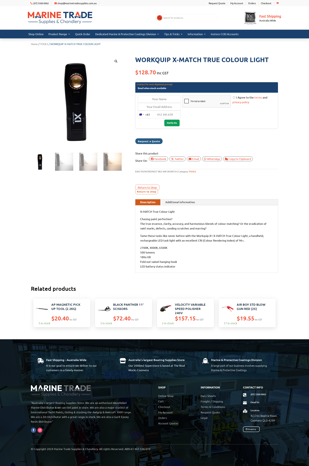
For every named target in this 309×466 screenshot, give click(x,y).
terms (258, 97)
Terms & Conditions (213, 406)
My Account (236, 3)
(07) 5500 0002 (41, 3)
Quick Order (82, 34)
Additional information (180, 202)
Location (255, 410)
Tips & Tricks (172, 34)
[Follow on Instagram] (39, 430)
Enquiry (252, 429)
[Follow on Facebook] (33, 430)
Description (147, 202)
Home (34, 43)
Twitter (179, 158)
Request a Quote (149, 141)
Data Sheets (208, 395)
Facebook (160, 158)
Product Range (57, 34)
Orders (252, 3)
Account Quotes (168, 423)
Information (195, 34)
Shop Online (36, 34)
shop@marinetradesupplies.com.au (77, 3)
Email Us (255, 402)
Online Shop (165, 395)
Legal (204, 417)
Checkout (266, 3)
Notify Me (172, 122)
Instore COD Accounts (225, 34)
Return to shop (146, 191)
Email (195, 158)
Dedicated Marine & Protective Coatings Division (125, 34)
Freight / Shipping (212, 401)
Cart (161, 401)
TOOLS (44, 43)
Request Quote (217, 3)
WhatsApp (213, 158)
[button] (116, 61)
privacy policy (240, 102)
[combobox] (144, 114)
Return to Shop (147, 187)
